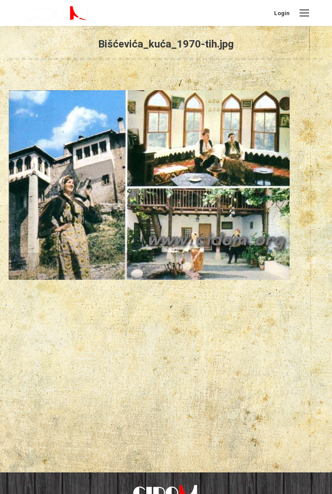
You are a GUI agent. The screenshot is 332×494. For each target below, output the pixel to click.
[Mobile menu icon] (304, 13)
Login (282, 13)
